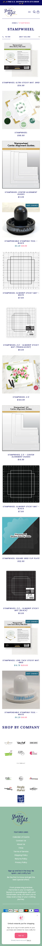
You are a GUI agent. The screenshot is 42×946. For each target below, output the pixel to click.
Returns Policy (21, 858)
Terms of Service (21, 851)
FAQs (21, 848)
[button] (34, 12)
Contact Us (21, 840)
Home (14, 23)
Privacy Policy (21, 862)
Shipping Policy (21, 855)
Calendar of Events (21, 837)
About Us (21, 844)
